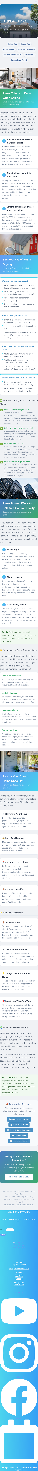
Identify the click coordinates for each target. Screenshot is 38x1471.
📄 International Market (19, 1141)
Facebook (19, 1277)
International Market (19, 60)
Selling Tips (12, 44)
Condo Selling (8, 49)
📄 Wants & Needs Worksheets (19, 1130)
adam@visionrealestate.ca (25, 1204)
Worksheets (29, 55)
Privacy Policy (19, 1283)
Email (3, 1229)
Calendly (19, 1279)
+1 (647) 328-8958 (19, 1265)
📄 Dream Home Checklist (19, 1119)
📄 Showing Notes (19, 1135)
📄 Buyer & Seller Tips (19, 1125)
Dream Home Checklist (12, 55)
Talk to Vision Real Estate (19, 1177)
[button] (19, 2)
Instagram (19, 1275)
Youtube (19, 1273)
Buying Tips (25, 44)
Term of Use (19, 1285)
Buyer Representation (26, 49)
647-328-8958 (9, 1204)
